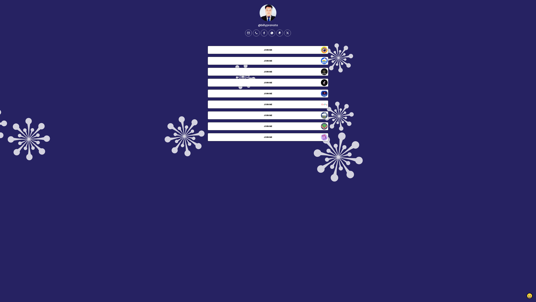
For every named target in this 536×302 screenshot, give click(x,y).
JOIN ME (268, 50)
